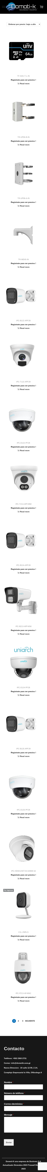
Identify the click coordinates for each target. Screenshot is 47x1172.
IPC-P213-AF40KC (23, 993)
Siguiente (30, 1021)
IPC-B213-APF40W (23, 626)
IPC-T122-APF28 (23, 382)
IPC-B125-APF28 (23, 749)
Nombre (8, 1082)
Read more (25, 83)
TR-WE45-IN (23, 259)
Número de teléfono (14, 1093)
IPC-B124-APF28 (23, 565)
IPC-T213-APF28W (23, 504)
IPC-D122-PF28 (23, 443)
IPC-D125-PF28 (23, 810)
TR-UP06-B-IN (23, 137)
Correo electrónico (14, 1104)
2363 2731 (22, 1058)
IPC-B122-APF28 (23, 321)
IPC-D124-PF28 (23, 687)
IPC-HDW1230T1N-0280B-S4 (23, 871)
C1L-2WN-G (23, 932)
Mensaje (9, 1115)
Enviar (9, 1142)
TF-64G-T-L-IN (23, 76)
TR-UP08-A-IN (23, 198)
